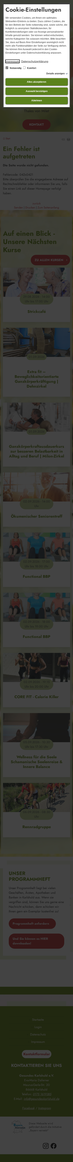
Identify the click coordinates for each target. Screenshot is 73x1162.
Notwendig (15, 68)
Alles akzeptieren (36, 82)
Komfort (31, 68)
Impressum (12, 61)
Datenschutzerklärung (34, 61)
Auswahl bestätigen (36, 91)
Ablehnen (36, 100)
